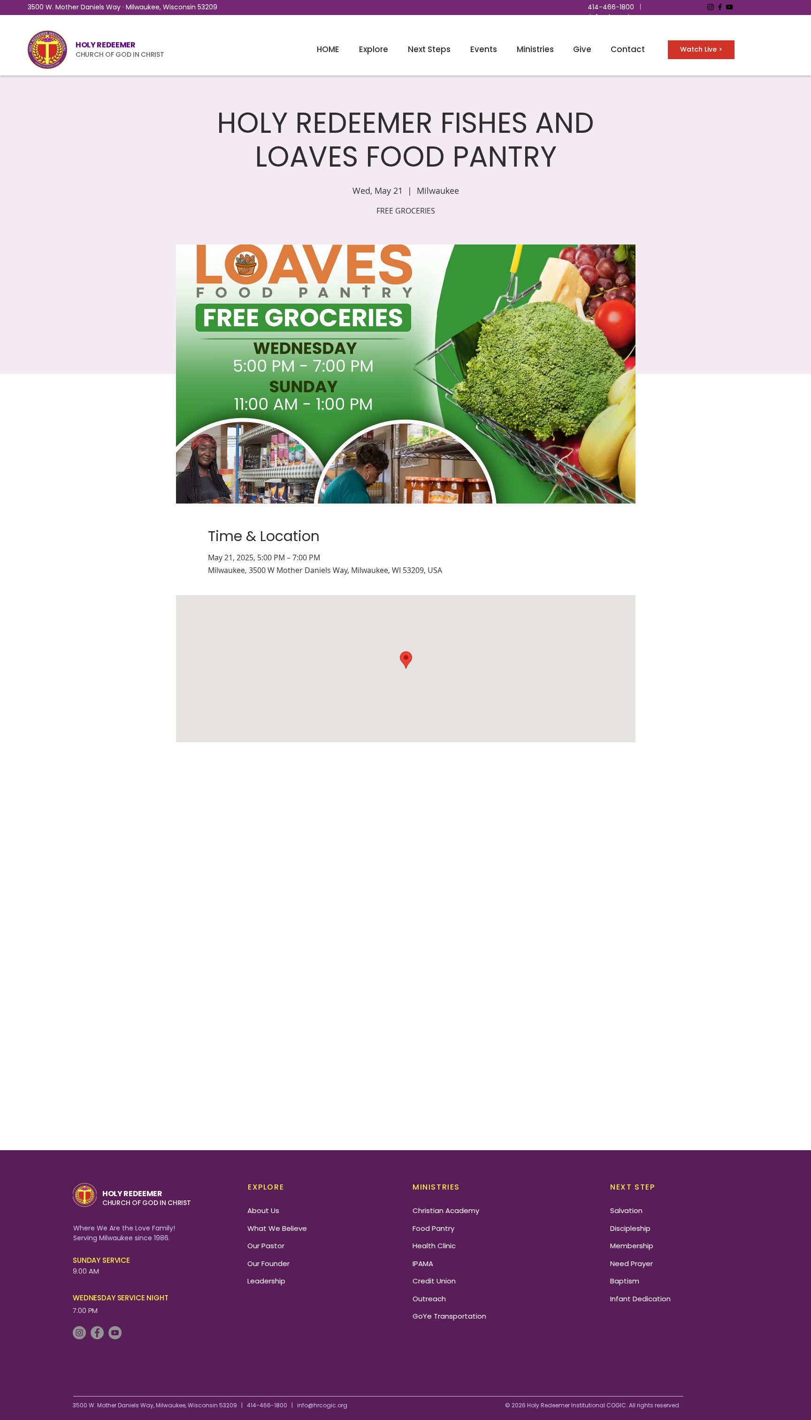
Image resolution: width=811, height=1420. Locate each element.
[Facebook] (720, 7)
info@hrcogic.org (617, 17)
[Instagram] (710, 7)
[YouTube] (729, 7)
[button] (373, 49)
